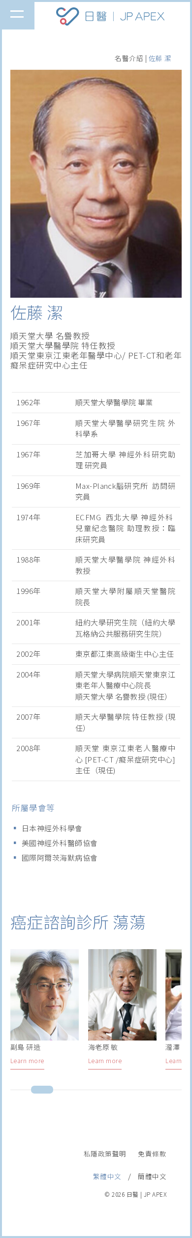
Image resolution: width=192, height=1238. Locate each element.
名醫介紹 (129, 58)
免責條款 (152, 1153)
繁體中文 (107, 1176)
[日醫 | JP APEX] (110, 23)
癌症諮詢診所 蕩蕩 (78, 921)
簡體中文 (152, 1176)
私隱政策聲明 (105, 1153)
